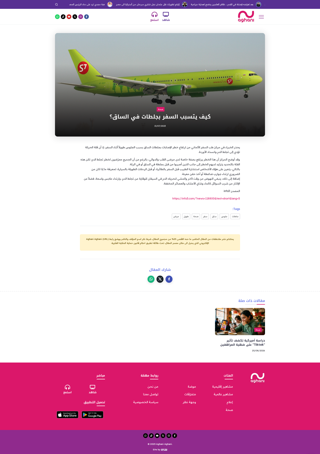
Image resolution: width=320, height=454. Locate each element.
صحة (195, 216)
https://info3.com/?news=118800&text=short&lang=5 (206, 198)
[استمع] (155, 14)
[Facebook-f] (86, 16)
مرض (176, 216)
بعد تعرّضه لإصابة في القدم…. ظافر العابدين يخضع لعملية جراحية (208, 4)
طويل (186, 216)
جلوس (224, 216)
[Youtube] (69, 16)
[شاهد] (166, 14)
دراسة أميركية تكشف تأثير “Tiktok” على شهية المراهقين (242, 343)
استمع (154, 20)
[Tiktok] (63, 16)
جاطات (235, 216)
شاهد (166, 20)
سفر (205, 216)
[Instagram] (80, 16)
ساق (214, 216)
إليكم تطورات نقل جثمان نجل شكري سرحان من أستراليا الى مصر (134, 4)
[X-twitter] (74, 16)
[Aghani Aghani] (246, 16)
